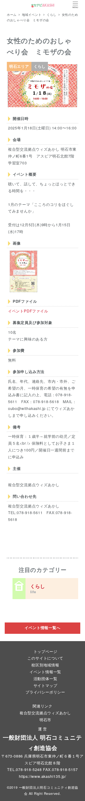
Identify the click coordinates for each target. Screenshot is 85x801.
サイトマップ (45, 685)
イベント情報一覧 (45, 671)
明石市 (45, 719)
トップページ (45, 651)
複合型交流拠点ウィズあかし (45, 713)
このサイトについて (45, 658)
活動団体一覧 (45, 678)
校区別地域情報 (45, 665)
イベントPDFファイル (28, 311)
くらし (37, 588)
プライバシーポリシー (45, 692)
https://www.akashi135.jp (42, 776)
